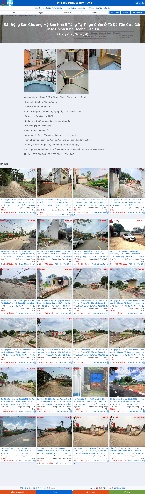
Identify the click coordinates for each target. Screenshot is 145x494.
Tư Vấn (21, 205)
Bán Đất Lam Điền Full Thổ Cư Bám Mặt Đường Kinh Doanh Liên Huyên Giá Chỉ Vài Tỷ (18, 252)
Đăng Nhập (140, 3)
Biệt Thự (99, 8)
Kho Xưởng (71, 8)
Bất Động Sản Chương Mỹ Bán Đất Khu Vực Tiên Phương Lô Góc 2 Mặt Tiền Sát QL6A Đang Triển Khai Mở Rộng (126, 252)
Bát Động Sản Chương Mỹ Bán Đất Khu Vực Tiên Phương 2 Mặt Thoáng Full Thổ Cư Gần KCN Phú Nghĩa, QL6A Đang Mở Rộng (17, 201)
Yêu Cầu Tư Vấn (137, 12)
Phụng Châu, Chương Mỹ (73, 34)
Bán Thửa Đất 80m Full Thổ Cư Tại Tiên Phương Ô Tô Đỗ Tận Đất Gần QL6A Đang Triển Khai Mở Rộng (125, 449)
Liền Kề (107, 8)
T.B (102, 220)
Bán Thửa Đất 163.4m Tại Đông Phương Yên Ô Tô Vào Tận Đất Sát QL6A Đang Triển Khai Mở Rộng (53, 201)
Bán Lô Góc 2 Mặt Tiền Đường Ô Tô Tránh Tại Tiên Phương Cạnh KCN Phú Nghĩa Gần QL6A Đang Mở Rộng (90, 449)
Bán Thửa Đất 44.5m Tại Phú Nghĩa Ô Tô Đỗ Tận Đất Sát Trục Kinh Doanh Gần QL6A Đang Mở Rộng (18, 302)
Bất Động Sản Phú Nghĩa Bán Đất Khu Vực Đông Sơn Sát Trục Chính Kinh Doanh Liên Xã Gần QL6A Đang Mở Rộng (127, 201)
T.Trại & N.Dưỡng (58, 8)
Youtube (92, 492)
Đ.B (30, 169)
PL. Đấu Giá (46, 8)
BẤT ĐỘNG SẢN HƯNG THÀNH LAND (34, 488)
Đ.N (66, 417)
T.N (65, 169)
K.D (98, 220)
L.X (27, 220)
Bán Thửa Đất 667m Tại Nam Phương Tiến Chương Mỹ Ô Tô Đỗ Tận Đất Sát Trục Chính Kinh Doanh (54, 449)
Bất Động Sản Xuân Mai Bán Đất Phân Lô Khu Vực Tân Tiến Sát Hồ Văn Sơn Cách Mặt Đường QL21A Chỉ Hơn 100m (127, 400)
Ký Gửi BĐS (115, 12)
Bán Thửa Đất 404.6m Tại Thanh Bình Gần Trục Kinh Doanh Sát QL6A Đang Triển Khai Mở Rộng (89, 400)
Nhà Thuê (90, 8)
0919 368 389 (119, 488)
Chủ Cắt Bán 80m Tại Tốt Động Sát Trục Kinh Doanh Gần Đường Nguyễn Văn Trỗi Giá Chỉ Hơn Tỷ (54, 302)
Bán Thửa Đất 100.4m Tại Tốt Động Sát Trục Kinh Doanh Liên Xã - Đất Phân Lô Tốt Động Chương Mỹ (90, 201)
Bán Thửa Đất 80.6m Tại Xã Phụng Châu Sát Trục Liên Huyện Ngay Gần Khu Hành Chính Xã (53, 252)
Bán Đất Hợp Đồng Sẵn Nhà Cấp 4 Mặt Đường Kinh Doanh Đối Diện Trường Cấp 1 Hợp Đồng (89, 252)
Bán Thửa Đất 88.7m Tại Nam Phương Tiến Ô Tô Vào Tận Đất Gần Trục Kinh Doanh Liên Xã (54, 400)
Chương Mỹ (4, 169)
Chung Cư (81, 8)
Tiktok (55, 492)
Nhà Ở (37, 8)
